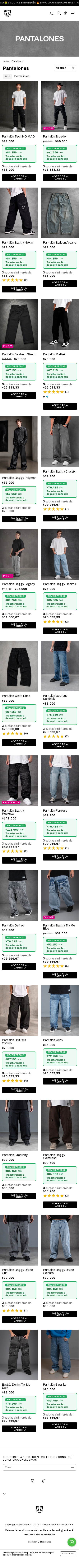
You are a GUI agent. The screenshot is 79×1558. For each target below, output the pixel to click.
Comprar (19, 860)
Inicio (6, 61)
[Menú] (73, 13)
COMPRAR (19, 177)
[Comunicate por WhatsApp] (71, 1542)
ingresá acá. (66, 1530)
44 (6, 76)
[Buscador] (52, 13)
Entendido (68, 1554)
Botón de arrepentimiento (39, 1534)
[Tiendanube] (40, 1542)
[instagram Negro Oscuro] (33, 1481)
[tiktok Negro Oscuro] (43, 1481)
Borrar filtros (22, 76)
